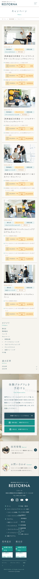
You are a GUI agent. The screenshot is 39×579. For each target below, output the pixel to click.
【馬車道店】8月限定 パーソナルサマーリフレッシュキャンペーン (19, 120)
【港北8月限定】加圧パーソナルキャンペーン (19, 295)
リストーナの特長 (10, 512)
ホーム (4, 19)
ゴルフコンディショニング (12, 225)
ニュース (4, 334)
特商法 (24, 564)
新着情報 (11, 19)
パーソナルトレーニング (12, 114)
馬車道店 (9, 49)
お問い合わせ (23, 534)
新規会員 (29, 49)
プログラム (10, 519)
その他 (4, 352)
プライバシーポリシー (15, 564)
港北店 (9, 222)
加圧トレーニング (10, 170)
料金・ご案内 (23, 506)
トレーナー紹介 (23, 509)
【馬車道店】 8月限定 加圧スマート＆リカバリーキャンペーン (19, 175)
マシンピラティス (10, 52)
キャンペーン (19, 49)
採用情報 (23, 525)
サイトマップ (4, 564)
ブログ (22, 531)
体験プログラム (10, 536)
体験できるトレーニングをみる (19, 415)
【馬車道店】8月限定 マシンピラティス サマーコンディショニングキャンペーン (19, 57)
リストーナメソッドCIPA (10, 515)
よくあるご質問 (23, 512)
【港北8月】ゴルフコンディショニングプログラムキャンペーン (19, 230)
